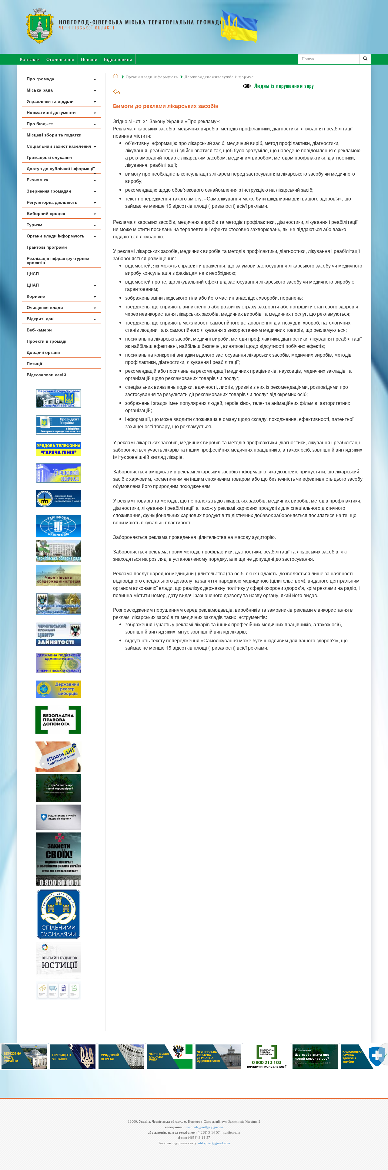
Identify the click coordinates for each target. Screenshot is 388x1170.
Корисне (36, 296)
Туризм (34, 224)
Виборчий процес (46, 213)
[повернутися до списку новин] (116, 93)
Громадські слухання (49, 157)
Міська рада (40, 90)
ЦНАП (33, 285)
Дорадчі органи (43, 352)
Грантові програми (47, 247)
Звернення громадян (49, 191)
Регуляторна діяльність (52, 202)
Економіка (37, 180)
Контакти (30, 59)
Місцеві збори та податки (54, 135)
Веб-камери (39, 330)
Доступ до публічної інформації (61, 168)
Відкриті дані (41, 318)
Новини (89, 59)
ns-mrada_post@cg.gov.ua (204, 1127)
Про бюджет (40, 123)
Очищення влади (45, 307)
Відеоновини (118, 59)
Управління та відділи (50, 101)
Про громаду (40, 79)
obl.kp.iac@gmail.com (214, 1143)
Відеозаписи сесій (46, 375)
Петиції (34, 363)
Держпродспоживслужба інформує (219, 77)
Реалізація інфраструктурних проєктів (58, 260)
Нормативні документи (51, 112)
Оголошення (60, 59)
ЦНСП (33, 274)
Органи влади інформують (56, 236)
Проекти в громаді (46, 341)
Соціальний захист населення (59, 146)
